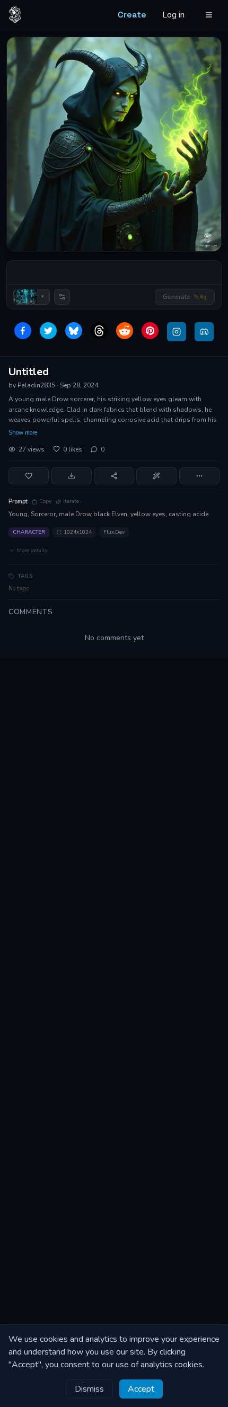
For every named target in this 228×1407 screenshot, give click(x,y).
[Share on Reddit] (124, 330)
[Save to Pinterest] (150, 330)
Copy (45, 501)
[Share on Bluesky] (73, 330)
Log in (173, 15)
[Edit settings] (62, 297)
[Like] (28, 475)
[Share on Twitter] (48, 330)
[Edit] (156, 475)
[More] (199, 475)
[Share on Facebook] (22, 330)
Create (132, 14)
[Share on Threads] (99, 330)
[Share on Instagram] (176, 331)
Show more (22, 433)
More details (32, 550)
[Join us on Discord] (204, 331)
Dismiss (89, 1389)
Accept (141, 1389)
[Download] (71, 475)
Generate (185, 297)
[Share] (114, 475)
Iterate (71, 501)
